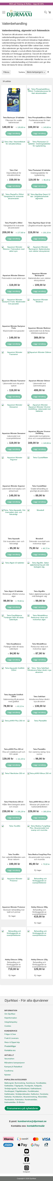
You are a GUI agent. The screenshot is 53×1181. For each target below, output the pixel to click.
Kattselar (8, 1097)
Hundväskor (9, 1100)
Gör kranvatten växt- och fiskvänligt (13, 542)
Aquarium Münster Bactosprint (39, 274)
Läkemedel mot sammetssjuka (39, 384)
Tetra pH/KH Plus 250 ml (13, 749)
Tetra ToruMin (13, 854)
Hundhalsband (23, 1088)
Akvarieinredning (30, 1097)
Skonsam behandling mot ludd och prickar (13, 911)
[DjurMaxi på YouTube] (26, 1153)
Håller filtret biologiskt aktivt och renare (13, 805)
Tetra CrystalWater (39, 486)
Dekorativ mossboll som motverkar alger (39, 542)
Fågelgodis (18, 1086)
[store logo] (19, 13)
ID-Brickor (21, 1102)
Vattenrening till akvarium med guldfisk (13, 700)
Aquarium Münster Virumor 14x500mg (39, 432)
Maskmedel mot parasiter (13, 331)
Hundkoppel (9, 1091)
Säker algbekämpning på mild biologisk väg (39, 595)
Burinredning (20, 1083)
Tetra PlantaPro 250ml (13, 223)
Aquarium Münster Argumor (13, 486)
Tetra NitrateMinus (39, 644)
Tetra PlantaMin (39, 749)
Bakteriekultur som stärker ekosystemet (39, 279)
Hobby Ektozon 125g (39, 960)
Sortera (22, 72)
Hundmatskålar (31, 1100)
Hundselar (44, 1094)
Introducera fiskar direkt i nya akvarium (39, 700)
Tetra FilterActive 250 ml (13, 802)
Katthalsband (35, 1088)
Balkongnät (9, 1083)
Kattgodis (38, 1086)
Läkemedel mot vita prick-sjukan (14, 384)
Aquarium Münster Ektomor (14, 275)
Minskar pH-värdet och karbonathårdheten (39, 805)
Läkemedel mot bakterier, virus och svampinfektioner (39, 437)
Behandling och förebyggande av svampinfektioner (39, 912)
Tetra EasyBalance (13, 644)
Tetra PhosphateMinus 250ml (39, 118)
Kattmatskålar (10, 1102)
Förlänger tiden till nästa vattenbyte (14, 648)
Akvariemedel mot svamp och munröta (39, 858)
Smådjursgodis (11, 1088)
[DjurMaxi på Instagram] (26, 1169)
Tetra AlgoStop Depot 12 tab (39, 223)
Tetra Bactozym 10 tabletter (13, 118)
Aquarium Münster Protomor (13, 907)
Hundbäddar (41, 1083)
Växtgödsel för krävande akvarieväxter (13, 226)
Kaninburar (30, 1083)
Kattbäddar (9, 1086)
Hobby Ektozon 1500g (13, 960)
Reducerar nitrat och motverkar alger (39, 648)
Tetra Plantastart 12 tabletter (39, 170)
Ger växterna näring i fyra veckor (39, 753)
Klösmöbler (42, 1097)
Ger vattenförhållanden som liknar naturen (13, 858)
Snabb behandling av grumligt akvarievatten (39, 490)
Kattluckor (35, 1094)
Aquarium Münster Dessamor (13, 433)
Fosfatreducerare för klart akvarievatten (39, 121)
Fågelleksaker (21, 1091)
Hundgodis (28, 1086)
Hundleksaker (33, 1091)
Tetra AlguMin (39, 591)
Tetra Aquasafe (14, 539)
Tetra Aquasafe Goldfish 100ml (13, 696)
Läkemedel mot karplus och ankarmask (13, 490)
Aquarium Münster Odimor (39, 381)
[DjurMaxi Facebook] (26, 1161)
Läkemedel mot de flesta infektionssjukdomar (39, 332)
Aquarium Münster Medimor (39, 328)
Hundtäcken (17, 1097)
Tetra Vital (14, 170)
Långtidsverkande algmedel (39, 225)
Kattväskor (19, 1100)
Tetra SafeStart (39, 697)
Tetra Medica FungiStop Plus (39, 854)
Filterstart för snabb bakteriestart (14, 121)
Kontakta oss (10, 1050)
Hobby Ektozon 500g (39, 907)
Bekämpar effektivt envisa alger (14, 595)
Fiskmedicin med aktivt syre (13, 278)
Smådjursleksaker (22, 1094)
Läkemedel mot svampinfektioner (13, 437)
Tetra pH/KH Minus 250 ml (39, 802)
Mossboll (39, 539)
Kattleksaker (9, 1094)
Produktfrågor (10, 1046)
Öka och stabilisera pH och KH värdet (13, 753)
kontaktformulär (36, 1126)
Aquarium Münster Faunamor (13, 381)
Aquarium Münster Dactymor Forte (13, 327)
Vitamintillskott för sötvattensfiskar (13, 174)
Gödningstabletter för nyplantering (39, 174)
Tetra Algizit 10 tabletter (13, 591)
